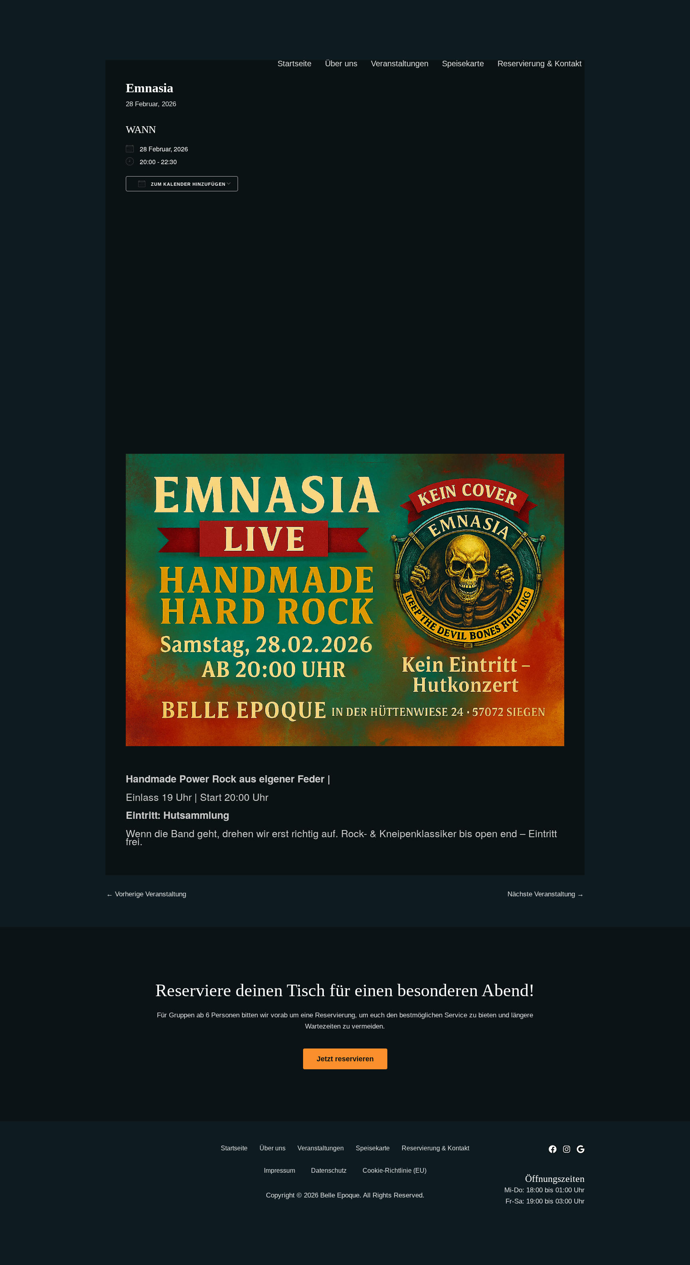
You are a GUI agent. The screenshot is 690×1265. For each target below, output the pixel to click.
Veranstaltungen (399, 63)
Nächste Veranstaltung (546, 894)
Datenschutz (329, 1171)
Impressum (279, 1171)
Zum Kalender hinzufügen (187, 184)
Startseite (294, 63)
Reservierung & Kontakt (540, 63)
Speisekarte (463, 63)
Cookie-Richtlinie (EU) (394, 1171)
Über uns (341, 63)
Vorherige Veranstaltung (146, 894)
